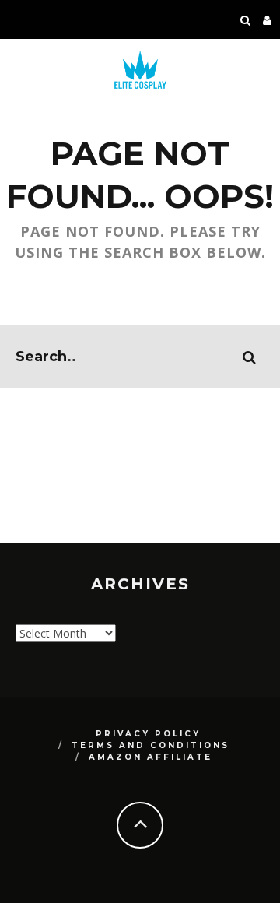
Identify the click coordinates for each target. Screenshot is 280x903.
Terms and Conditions (150, 745)
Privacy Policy (148, 734)
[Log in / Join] (267, 19)
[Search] (245, 19)
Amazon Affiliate (150, 757)
